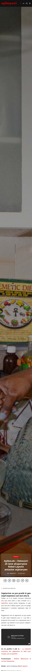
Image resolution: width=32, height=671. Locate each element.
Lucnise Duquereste (7, 661)
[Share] (5, 580)
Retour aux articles (9, 588)
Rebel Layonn (22, 666)
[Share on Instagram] (13, 580)
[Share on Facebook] (9, 580)
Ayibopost (13, 573)
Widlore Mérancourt (21, 659)
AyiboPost (4, 603)
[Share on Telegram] (22, 580)
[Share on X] (26, 580)
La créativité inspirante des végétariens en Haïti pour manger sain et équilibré (16, 651)
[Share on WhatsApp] (18, 580)
